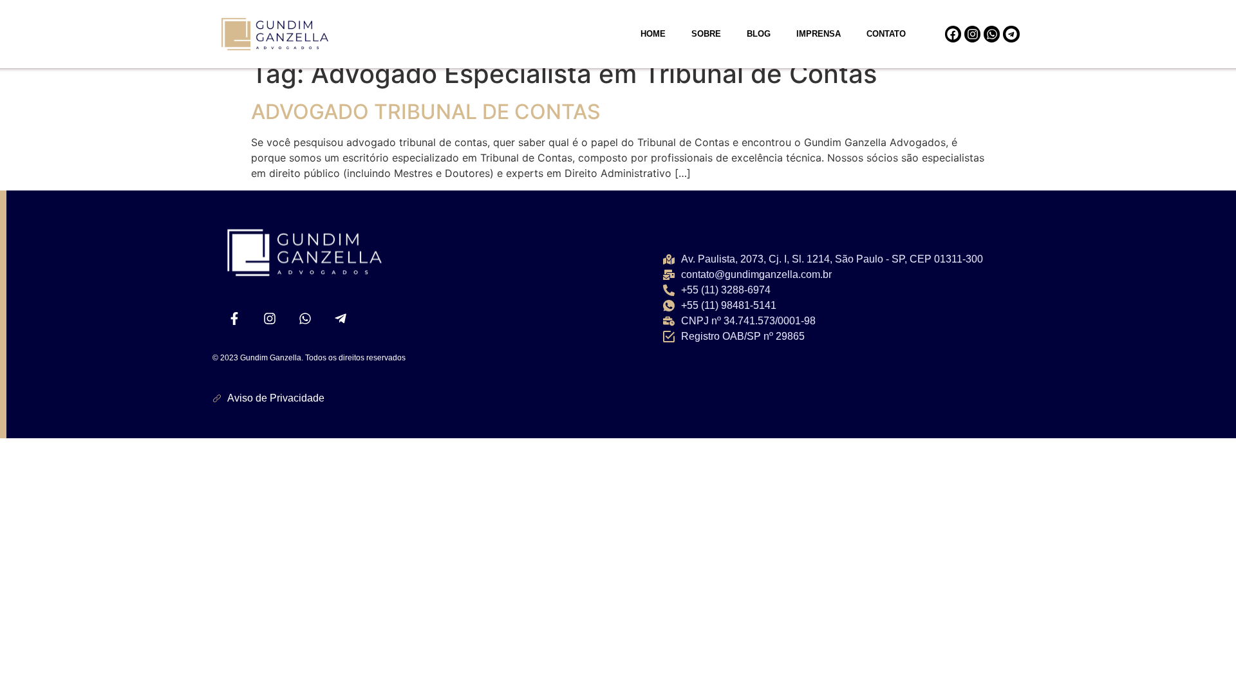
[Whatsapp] (992, 34)
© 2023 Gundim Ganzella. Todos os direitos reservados (309, 357)
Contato (886, 34)
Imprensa (818, 34)
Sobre (706, 34)
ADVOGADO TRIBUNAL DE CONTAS (426, 111)
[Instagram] (972, 34)
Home (653, 34)
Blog (759, 34)
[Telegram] (1011, 34)
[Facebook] (953, 34)
